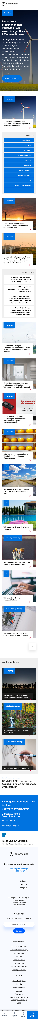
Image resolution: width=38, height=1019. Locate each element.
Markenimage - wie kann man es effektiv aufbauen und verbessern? (17, 634)
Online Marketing (25, 170)
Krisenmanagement (19, 953)
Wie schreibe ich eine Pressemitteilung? (12, 599)
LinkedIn (23, 840)
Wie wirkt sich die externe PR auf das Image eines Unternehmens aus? (16, 491)
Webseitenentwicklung (19, 966)
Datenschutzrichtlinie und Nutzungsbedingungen (19, 998)
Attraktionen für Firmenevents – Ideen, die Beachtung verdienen (16, 696)
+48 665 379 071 (8, 821)
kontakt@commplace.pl (19, 869)
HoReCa (28, 160)
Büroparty (27, 165)
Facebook (23, 884)
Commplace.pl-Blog (10, 4)
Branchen (7, 13)
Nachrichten (26, 140)
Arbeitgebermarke (24, 155)
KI (30, 190)
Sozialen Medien (19, 960)
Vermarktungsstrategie (22, 185)
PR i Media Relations (19, 947)
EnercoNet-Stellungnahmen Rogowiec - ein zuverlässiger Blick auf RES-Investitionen (16, 28)
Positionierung (19, 963)
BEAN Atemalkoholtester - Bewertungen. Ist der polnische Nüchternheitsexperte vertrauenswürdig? (15, 420)
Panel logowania (19, 987)
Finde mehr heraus (12, 78)
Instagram (23, 888)
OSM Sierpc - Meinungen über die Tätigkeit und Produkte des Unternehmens (16, 456)
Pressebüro (19, 994)
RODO (19, 1003)
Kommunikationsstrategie (19, 950)
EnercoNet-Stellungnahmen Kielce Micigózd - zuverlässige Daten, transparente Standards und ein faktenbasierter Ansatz (17, 260)
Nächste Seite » (32, 646)
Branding (28, 145)
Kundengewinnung (24, 175)
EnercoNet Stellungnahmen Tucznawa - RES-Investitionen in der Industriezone (16, 225)
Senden (19, 931)
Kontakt (19, 984)
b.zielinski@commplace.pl (11, 826)
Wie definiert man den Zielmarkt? (16, 768)
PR (30, 180)
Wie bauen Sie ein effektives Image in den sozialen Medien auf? (17, 563)
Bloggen (19, 991)
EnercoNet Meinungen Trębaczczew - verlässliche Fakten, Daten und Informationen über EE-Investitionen (19, 311)
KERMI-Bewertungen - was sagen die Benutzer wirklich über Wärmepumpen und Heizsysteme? (17, 385)
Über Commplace (18, 981)
